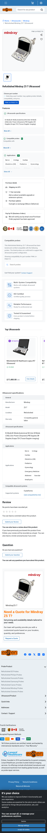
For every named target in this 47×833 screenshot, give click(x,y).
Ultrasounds (16, 21)
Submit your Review (12, 522)
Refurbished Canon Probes (11, 685)
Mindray (26, 21)
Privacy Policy (13, 782)
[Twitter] (34, 654)
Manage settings (23, 825)
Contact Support (26, 273)
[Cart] (32, 3)
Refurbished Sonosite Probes (12, 678)
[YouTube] (29, 654)
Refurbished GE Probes (10, 671)
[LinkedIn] (39, 654)
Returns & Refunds (23, 786)
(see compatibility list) (32, 495)
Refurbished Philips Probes (11, 675)
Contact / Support (8, 713)
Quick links (5, 702)
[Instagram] (43, 654)
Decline (23, 821)
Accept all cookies (23, 829)
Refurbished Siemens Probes (12, 692)
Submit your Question (12, 555)
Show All (7, 131)
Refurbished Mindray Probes (12, 688)
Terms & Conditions (30, 782)
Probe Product (6, 666)
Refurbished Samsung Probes (12, 681)
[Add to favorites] (41, 39)
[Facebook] (25, 654)
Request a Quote (11, 638)
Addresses (5, 707)
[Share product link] (41, 35)
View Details (30, 379)
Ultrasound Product (8, 696)
